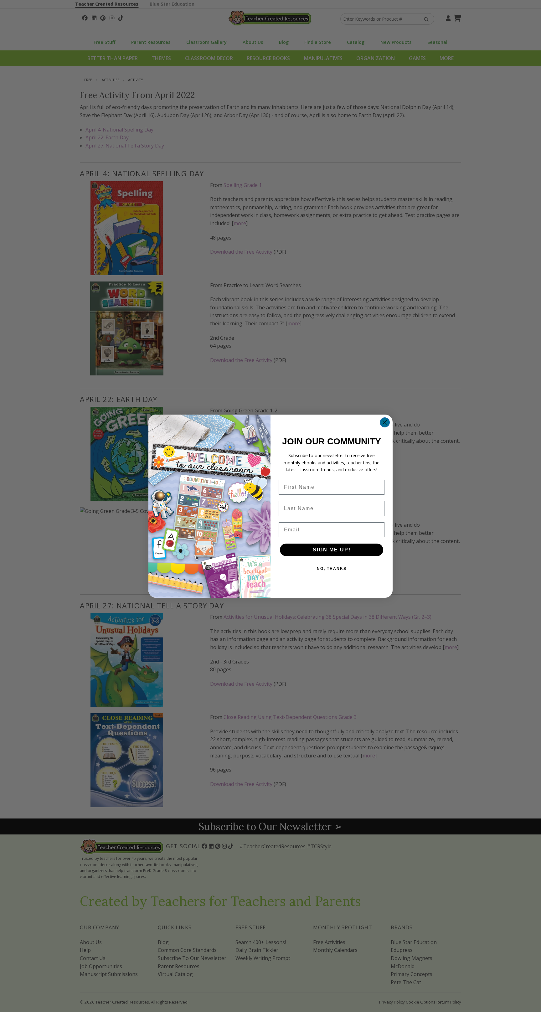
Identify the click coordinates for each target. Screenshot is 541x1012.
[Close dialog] (384, 422)
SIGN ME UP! (332, 549)
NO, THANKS (332, 568)
